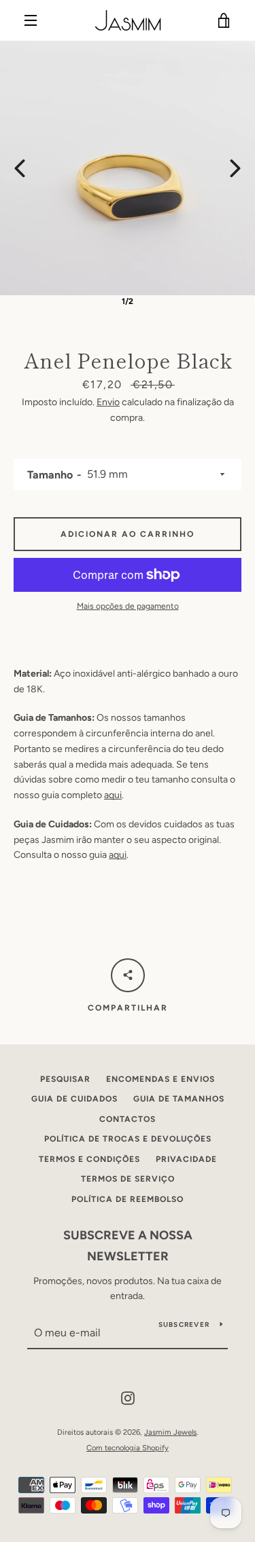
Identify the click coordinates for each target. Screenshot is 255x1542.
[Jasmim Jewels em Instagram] (128, 1397)
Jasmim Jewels (170, 1432)
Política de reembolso (127, 1199)
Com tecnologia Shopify (127, 1447)
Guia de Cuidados (74, 1099)
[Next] (235, 168)
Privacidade (186, 1159)
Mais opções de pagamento (128, 606)
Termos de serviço (128, 1179)
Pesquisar (65, 1079)
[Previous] (19, 168)
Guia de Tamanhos (178, 1099)
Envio (108, 402)
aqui (113, 795)
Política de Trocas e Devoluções (127, 1139)
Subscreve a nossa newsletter (127, 1246)
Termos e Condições (89, 1159)
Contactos (127, 1119)
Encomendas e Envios (160, 1079)
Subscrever (184, 1324)
